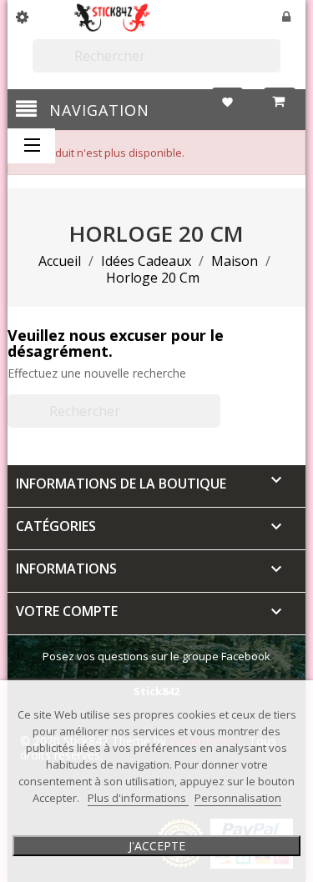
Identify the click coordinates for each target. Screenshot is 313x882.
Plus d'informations (138, 797)
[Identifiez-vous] (287, 18)
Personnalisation (237, 797)
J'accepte (157, 846)
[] (274, 65)
